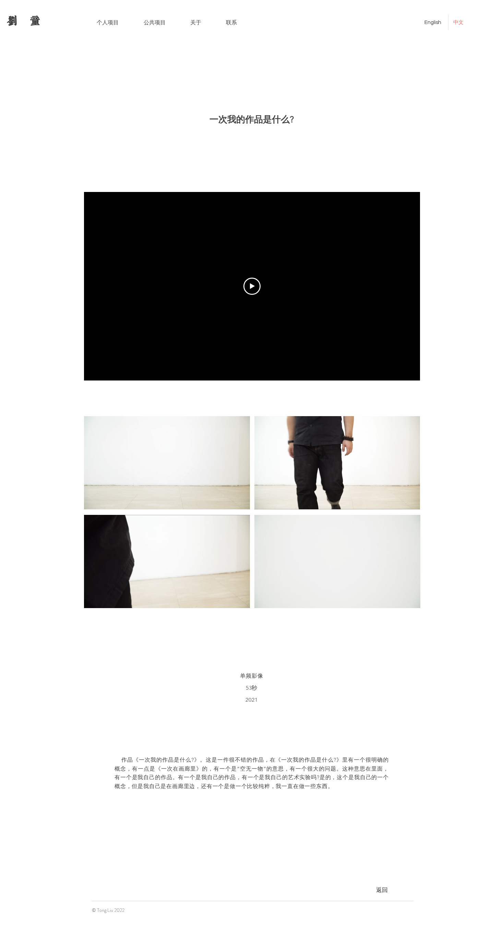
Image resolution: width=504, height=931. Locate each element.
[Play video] (252, 286)
